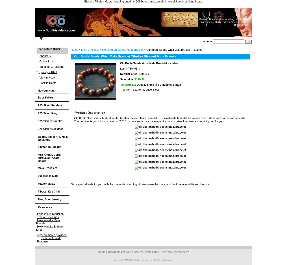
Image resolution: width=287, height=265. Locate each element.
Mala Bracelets (90, 49)
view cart (182, 252)
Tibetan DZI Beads (49, 147)
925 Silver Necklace (50, 129)
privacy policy (132, 252)
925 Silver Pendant (50, 105)
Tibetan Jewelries (48, 217)
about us (113, 252)
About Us (45, 56)
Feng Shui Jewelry (49, 199)
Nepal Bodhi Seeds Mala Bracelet (123, 49)
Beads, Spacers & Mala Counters (53, 138)
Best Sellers (46, 97)
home (101, 252)
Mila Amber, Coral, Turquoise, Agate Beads (49, 158)
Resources (45, 207)
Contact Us (46, 61)
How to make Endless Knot (50, 228)
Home (74, 49)
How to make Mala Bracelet (48, 222)
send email (152, 252)
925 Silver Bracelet (50, 121)
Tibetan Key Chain (49, 191)
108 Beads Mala (48, 175)
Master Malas (46, 183)
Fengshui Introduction (50, 214)
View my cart (47, 77)
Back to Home (48, 83)
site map (167, 252)
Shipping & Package (51, 66)
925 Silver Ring (47, 113)
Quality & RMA (48, 72)
